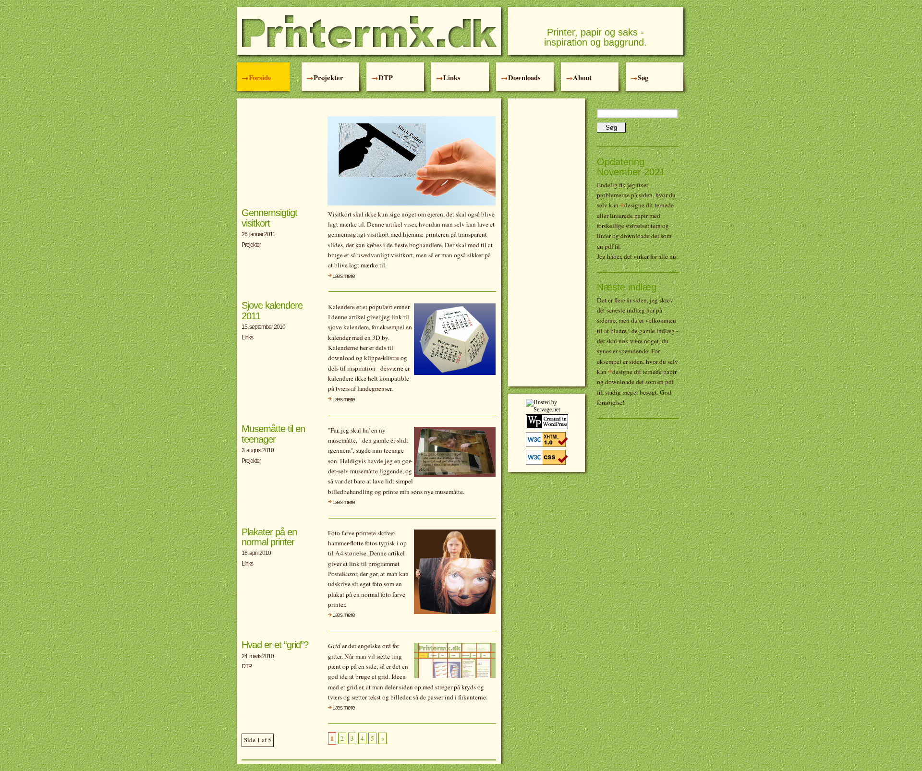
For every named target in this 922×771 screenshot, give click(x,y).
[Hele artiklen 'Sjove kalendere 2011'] (454, 373)
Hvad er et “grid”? (275, 644)
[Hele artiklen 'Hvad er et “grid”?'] (454, 676)
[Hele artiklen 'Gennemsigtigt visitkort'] (411, 203)
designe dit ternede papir (644, 371)
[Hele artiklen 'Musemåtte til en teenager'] (454, 474)
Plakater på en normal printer (269, 537)
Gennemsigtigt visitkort (269, 217)
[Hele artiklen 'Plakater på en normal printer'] (454, 612)
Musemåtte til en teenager (273, 433)
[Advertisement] (546, 242)
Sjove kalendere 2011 (272, 310)
